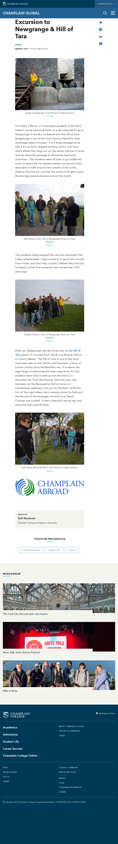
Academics (10, 727)
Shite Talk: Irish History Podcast (59, 638)
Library (6, 781)
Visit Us (6, 777)
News (5, 768)
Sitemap (62, 792)
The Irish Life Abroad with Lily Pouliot (59, 599)
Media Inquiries (10, 772)
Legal (61, 783)
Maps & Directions (67, 772)
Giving (62, 736)
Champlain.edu (105, 4)
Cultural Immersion (31, 550)
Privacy (62, 778)
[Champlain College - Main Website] (15, 3)
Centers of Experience (69, 731)
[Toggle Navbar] (113, 13)
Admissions (10, 734)
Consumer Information (70, 787)
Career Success (13, 748)
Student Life (11, 741)
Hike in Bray (59, 676)
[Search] (105, 13)
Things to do (54, 550)
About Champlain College (71, 726)
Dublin (18, 45)
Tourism (72, 550)
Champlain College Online (20, 755)
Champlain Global (21, 13)
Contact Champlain (68, 768)
